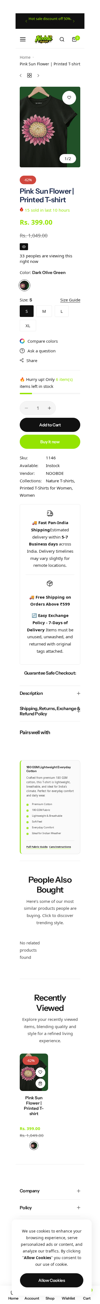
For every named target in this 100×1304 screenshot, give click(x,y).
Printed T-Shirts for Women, (46, 488)
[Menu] (26, 39)
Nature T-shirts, (60, 480)
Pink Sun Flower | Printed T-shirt (34, 1105)
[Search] (62, 39)
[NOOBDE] (44, 39)
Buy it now (49, 441)
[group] (50, 127)
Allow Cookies (51, 1280)
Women (27, 495)
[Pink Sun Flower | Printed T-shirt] (34, 1072)
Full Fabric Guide (37, 847)
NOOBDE (55, 473)
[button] (26, 21)
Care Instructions (60, 847)
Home (25, 57)
